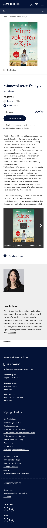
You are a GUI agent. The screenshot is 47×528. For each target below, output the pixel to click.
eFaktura (7, 497)
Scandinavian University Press (16, 473)
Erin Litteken (9, 91)
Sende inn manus (10, 426)
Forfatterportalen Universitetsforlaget (19, 433)
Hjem (5, 17)
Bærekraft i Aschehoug (13, 439)
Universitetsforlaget (11, 460)
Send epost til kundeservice (15, 493)
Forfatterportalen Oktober (14, 436)
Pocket (13, 101)
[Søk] (43, 11)
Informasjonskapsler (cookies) (16, 449)
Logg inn (32, 4)
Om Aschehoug (10, 419)
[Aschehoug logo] (11, 4)
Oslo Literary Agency (12, 463)
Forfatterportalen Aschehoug (15, 429)
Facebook (5, 509)
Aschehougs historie (12, 422)
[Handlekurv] (37, 4)
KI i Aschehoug (9, 446)
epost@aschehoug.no (23, 369)
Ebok (12, 106)
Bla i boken (11, 70)
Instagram (11, 509)
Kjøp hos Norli (15, 118)
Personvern (8, 443)
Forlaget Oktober (10, 466)
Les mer (12, 332)
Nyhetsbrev (8, 490)
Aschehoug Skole (10, 456)
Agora (6, 470)
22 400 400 (13, 364)
